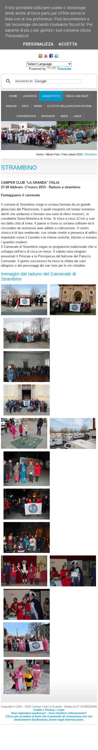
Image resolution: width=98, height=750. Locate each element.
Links (77, 116)
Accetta (68, 44)
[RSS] (40, 57)
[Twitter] (56, 57)
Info (25, 106)
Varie (64, 116)
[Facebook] (51, 57)
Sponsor (48, 116)
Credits (38, 709)
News (38, 106)
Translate (64, 69)
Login (61, 709)
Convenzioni (26, 116)
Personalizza (38, 44)
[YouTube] (46, 57)
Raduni (11, 106)
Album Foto (51, 96)
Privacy (50, 709)
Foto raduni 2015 (72, 154)
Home (13, 96)
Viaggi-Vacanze (76, 96)
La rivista (30, 96)
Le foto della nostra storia (69, 106)
